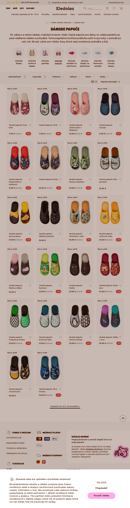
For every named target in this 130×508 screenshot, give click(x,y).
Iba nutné (101, 482)
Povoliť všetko (101, 495)
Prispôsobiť (101, 488)
